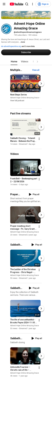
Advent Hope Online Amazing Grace (24, 98)
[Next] (41, 84)
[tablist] (26, 61)
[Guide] (4, 4)
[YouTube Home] (16, 4)
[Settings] (32, 4)
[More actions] (39, 139)
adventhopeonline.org (12, 46)
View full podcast (17, 101)
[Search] (26, 4)
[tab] (14, 61)
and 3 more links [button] (28, 46)
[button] (37, 61)
